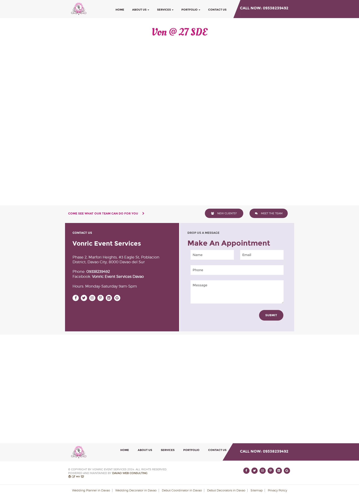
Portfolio (189, 9)
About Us (139, 9)
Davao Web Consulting (130, 473)
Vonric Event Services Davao (118, 276)
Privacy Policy (277, 490)
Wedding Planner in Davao (91, 490)
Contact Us (217, 9)
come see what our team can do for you (103, 213)
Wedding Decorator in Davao (136, 490)
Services (164, 9)
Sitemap (257, 490)
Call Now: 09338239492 (264, 8)
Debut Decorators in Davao (226, 490)
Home (120, 9)
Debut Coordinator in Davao (182, 490)
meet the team (271, 213)
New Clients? (226, 213)
